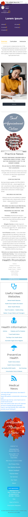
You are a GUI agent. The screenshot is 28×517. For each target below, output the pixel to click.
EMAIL (15, 457)
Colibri (18, 512)
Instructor (7, 6)
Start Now (14, 104)
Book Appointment (13, 488)
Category (5, 11)
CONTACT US (14, 446)
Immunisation (14, 273)
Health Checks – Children (14, 269)
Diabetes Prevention (14, 265)
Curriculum (13, 41)
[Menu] (26, 3)
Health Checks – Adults (14, 267)
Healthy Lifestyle (14, 271)
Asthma (15, 264)
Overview (4, 41)
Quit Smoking (14, 275)
